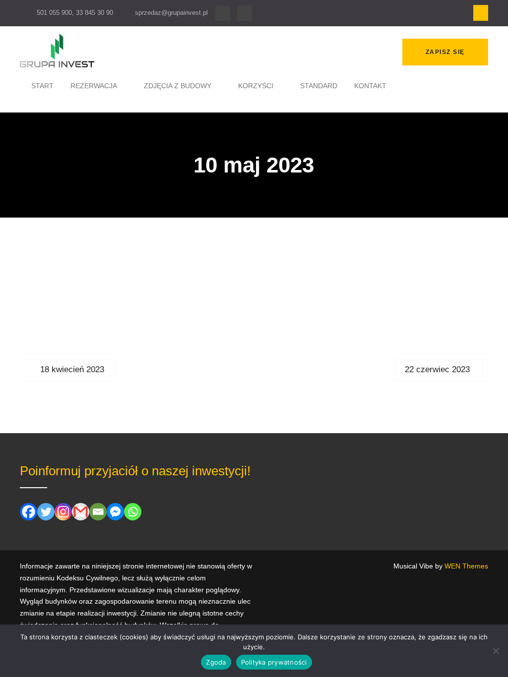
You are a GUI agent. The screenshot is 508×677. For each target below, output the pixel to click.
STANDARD (318, 86)
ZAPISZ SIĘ (445, 52)
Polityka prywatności (274, 662)
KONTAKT (370, 86)
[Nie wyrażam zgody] (496, 651)
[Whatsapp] (132, 511)
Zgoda (216, 662)
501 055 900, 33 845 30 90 (75, 12)
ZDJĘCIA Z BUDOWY (177, 86)
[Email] (98, 511)
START (42, 86)
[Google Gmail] (80, 511)
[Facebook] (222, 13)
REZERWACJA (93, 86)
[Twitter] (46, 511)
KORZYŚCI (255, 86)
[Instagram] (244, 13)
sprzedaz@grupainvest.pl (171, 12)
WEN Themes (466, 566)
